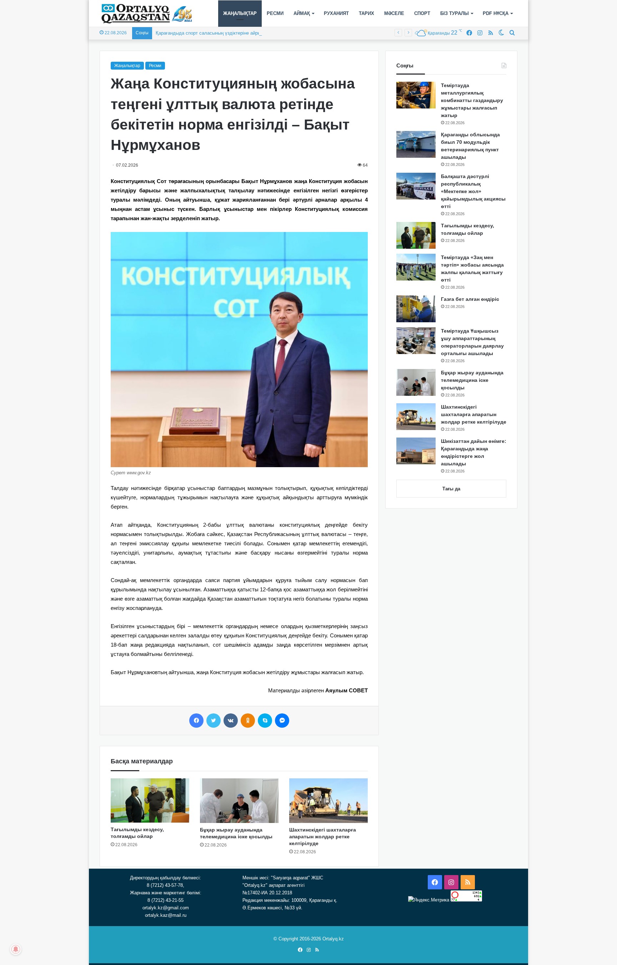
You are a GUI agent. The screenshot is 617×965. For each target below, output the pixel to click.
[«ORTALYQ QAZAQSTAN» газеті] (147, 13)
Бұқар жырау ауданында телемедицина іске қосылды (472, 380)
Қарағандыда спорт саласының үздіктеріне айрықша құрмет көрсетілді (232, 33)
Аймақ (302, 13)
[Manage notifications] (15, 949)
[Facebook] (196, 720)
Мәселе (394, 13)
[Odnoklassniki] (248, 720)
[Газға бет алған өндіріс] (416, 308)
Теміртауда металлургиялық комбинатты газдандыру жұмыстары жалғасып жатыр (472, 100)
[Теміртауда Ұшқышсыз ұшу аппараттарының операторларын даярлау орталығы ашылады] (416, 340)
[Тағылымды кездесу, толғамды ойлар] (150, 800)
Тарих (366, 13)
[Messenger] (282, 720)
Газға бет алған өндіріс (470, 299)
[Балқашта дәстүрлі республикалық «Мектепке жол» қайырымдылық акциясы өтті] (416, 186)
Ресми (275, 13)
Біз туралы (454, 13)
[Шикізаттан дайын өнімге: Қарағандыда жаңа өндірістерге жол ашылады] (416, 451)
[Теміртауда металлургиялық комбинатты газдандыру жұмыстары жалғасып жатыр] (416, 95)
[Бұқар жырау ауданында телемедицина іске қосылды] (239, 800)
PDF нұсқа (495, 13)
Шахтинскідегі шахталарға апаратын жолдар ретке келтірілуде (322, 836)
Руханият (336, 13)
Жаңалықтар (240, 13)
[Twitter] (213, 720)
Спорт (422, 13)
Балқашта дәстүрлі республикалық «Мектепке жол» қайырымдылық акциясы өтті (473, 191)
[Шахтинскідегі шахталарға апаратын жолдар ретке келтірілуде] (328, 800)
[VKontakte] (231, 720)
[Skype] (265, 720)
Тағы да (451, 488)
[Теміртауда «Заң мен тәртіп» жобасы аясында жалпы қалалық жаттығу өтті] (416, 267)
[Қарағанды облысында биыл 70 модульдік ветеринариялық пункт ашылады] (416, 144)
